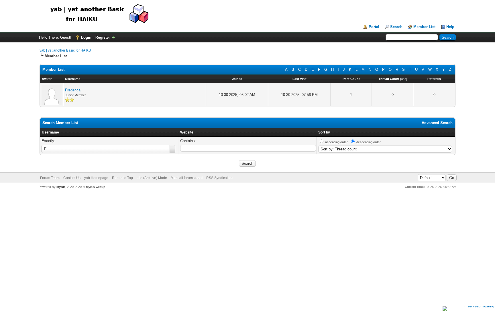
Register (102, 37)
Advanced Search (437, 123)
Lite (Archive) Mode (152, 178)
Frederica (72, 90)
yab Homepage (96, 178)
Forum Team (50, 178)
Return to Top (122, 178)
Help (450, 27)
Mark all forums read (187, 178)
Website (186, 132)
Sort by (324, 132)
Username (50, 132)
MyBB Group (95, 187)
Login (86, 37)
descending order (368, 142)
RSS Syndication (219, 178)
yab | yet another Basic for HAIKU (65, 50)
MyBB (60, 187)
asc (403, 79)
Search (396, 27)
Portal (374, 27)
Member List (424, 27)
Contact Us (71, 178)
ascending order (336, 142)
